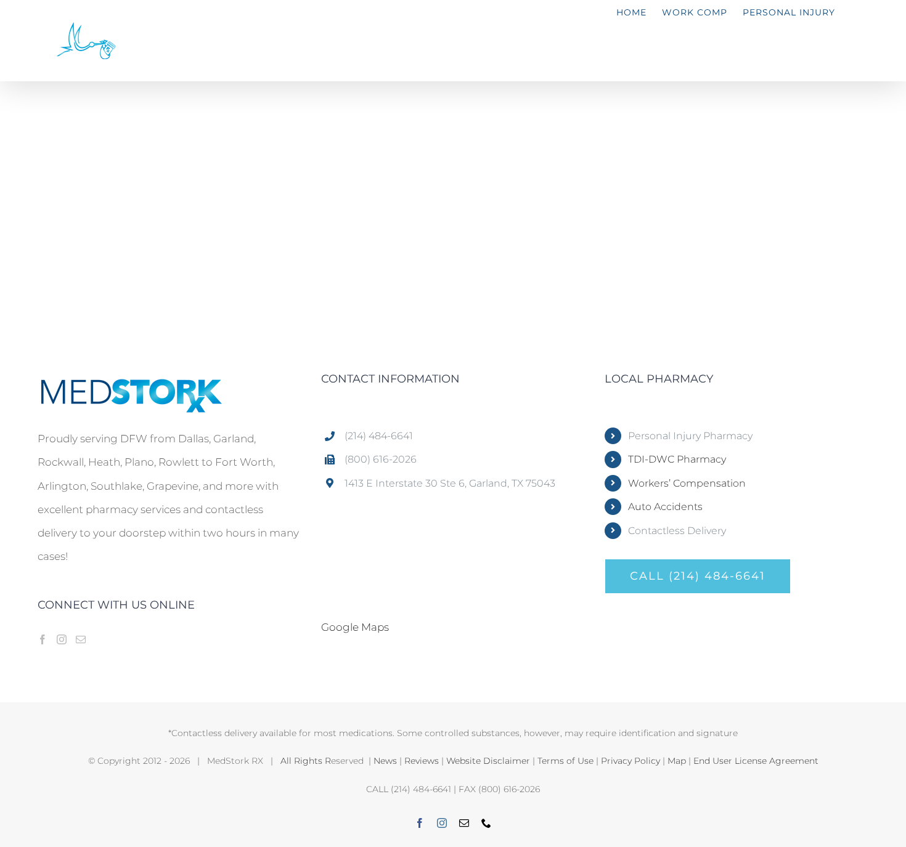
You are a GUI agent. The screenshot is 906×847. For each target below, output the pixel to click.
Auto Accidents (665, 507)
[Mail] (81, 639)
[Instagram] (62, 639)
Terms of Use (565, 760)
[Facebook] (42, 639)
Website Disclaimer (488, 760)
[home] (130, 385)
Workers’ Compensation (687, 483)
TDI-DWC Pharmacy (677, 459)
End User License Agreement (755, 760)
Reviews (421, 760)
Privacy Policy (630, 760)
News (385, 760)
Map (676, 760)
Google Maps (355, 627)
